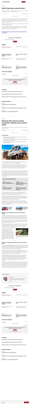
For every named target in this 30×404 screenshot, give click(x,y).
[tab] (4, 72)
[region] (15, 74)
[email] (17, 16)
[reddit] (16, 16)
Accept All (26, 402)
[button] (2, 1)
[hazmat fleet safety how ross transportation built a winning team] (5, 207)
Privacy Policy (3, 402)
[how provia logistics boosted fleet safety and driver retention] (19, 207)
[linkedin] (13, 16)
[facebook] (12, 16)
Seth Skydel (3, 128)
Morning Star (18, 161)
